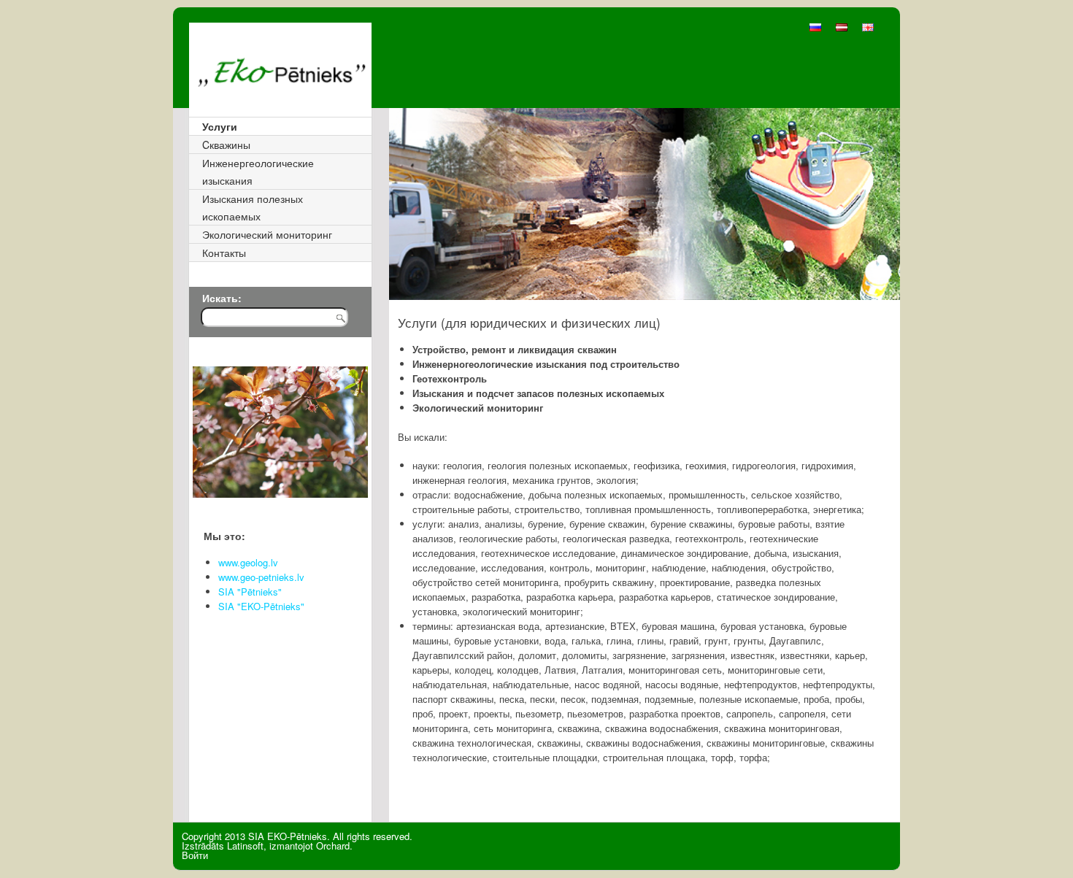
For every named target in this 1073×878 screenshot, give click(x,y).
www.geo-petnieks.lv (261, 577)
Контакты (224, 252)
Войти (195, 855)
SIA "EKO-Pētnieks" (261, 606)
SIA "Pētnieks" (250, 591)
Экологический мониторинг (267, 234)
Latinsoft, (246, 845)
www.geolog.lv (248, 562)
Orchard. (334, 845)
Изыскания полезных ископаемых (252, 207)
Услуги (219, 126)
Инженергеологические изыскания (258, 171)
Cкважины (226, 144)
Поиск (348, 323)
